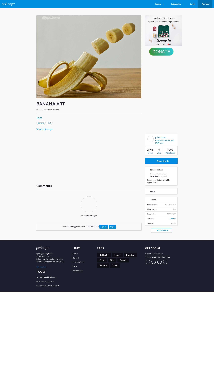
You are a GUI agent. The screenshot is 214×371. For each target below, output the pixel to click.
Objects (173, 218)
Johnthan (160, 137)
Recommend (78, 270)
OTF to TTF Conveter (45, 281)
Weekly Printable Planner (46, 277)
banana (41, 123)
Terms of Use (78, 262)
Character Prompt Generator (47, 285)
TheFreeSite (41, 267)
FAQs (75, 266)
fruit (49, 123)
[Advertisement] (161, 94)
